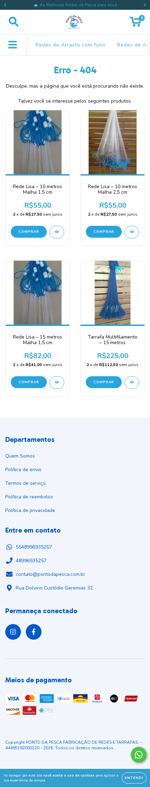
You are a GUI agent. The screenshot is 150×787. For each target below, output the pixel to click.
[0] (135, 24)
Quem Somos (20, 456)
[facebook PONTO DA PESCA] (34, 632)
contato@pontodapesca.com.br (50, 574)
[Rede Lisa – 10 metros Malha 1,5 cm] (57, 232)
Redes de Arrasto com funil (70, 45)
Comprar (28, 231)
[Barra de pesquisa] (13, 22)
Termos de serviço (25, 483)
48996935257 (31, 560)
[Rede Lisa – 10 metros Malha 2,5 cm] (132, 232)
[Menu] (13, 45)
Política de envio (23, 469)
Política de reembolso (29, 496)
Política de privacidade (30, 510)
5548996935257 (34, 547)
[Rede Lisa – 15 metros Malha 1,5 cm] (57, 382)
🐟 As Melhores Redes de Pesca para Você (75, 5)
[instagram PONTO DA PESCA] (13, 632)
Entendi (134, 777)
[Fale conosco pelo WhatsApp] (139, 755)
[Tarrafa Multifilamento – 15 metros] (132, 382)
